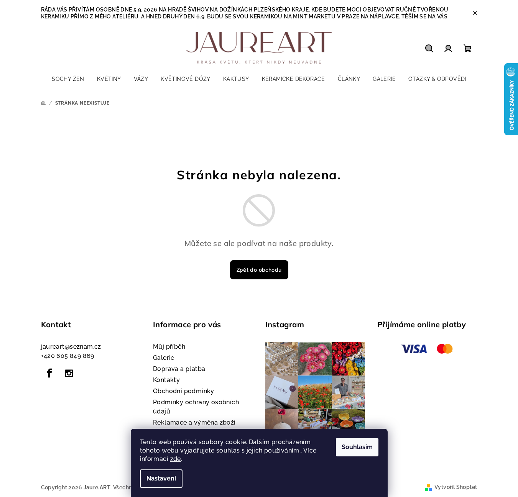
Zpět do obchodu (259, 269)
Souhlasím (357, 447)
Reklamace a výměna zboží (194, 422)
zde (175, 459)
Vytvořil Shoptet (455, 487)
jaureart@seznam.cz (71, 346)
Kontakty (166, 380)
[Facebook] (50, 373)
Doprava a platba (179, 368)
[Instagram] (69, 373)
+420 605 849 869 (67, 355)
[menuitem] (68, 79)
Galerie (163, 357)
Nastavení (161, 478)
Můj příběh (169, 346)
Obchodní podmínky (183, 391)
